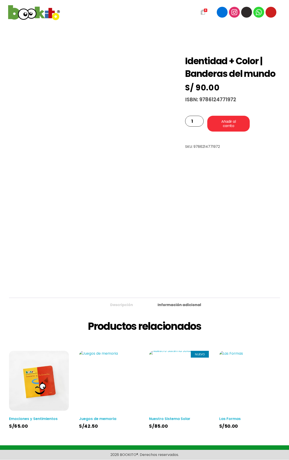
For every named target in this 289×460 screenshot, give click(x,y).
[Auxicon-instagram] (234, 12)
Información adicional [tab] (179, 304)
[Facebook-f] (222, 12)
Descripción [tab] (121, 304)
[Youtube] (271, 12)
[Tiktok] (246, 12)
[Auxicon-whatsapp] (258, 12)
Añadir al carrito (228, 123)
